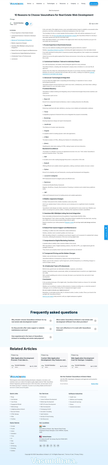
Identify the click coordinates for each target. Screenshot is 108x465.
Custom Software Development (48, 399)
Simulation (13, 433)
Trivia (12, 436)
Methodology (14, 406)
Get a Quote (93, 3)
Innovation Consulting (45, 411)
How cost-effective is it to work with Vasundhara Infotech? (73, 329)
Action (12, 431)
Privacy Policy (79, 454)
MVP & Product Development (47, 404)
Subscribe (94, 384)
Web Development (44, 406)
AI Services (42, 397)
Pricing (83, 3)
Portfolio (12, 419)
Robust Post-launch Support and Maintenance (24, 50)
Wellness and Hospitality (76, 399)
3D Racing (13, 445)
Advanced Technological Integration (21, 40)
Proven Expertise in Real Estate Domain (22, 33)
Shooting (13, 448)
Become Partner (15, 411)
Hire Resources (44, 419)
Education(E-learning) (75, 402)
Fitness (71, 404)
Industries (39, 3)
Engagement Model (15, 404)
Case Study (13, 401)
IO (11, 438)
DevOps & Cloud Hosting (46, 416)
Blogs (12, 397)
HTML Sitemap (14, 414)
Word (12, 443)
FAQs (12, 416)
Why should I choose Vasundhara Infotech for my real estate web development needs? (29, 321)
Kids (11, 441)
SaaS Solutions (43, 414)
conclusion (14, 59)
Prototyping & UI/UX (45, 409)
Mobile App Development (46, 401)
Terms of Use (69, 454)
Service (29, 3)
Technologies (51, 3)
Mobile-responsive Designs (19, 43)
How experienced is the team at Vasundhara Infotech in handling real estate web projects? (28, 337)
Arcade (12, 426)
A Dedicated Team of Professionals (21, 56)
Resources (63, 3)
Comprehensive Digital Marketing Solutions (23, 53)
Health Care (72, 397)
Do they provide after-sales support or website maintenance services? (28, 329)
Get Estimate (13, 399)
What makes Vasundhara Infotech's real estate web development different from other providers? (74, 321)
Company (73, 3)
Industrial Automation (75, 406)
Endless (12, 450)
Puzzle (12, 428)
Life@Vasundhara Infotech (17, 409)
